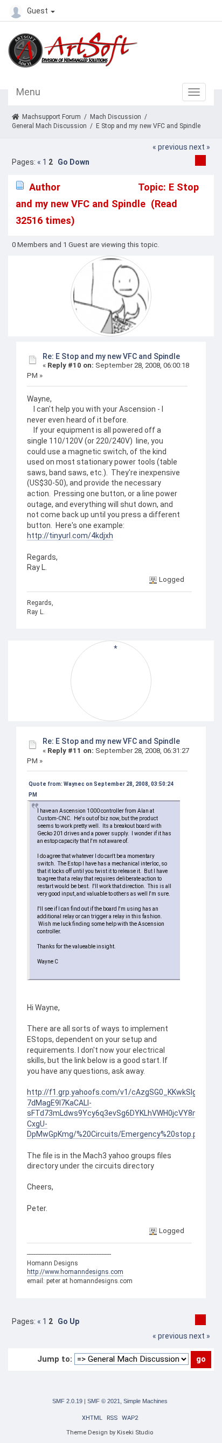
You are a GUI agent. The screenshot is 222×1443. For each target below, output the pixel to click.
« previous (170, 147)
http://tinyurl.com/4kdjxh (70, 535)
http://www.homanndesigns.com (75, 1272)
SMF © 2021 (103, 1401)
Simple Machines (145, 1401)
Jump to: (54, 1359)
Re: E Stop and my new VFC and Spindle (111, 356)
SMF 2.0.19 (67, 1401)
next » (199, 147)
